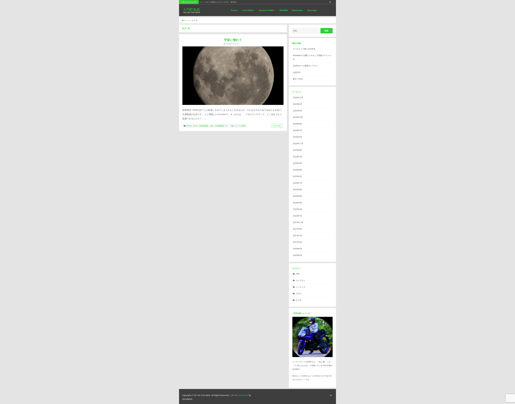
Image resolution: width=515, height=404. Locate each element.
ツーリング (300, 287)
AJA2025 (296, 72)
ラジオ (298, 300)
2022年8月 (297, 196)
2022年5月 (297, 202)
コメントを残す (240, 126)
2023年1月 (297, 183)
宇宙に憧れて (233, 40)
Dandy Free (243, 395)
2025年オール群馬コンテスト (305, 65)
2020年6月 (297, 248)
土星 (211, 126)
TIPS (298, 274)
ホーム (187, 20)
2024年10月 (298, 117)
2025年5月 (297, 110)
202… (201, 2)
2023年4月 (297, 169)
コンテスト (300, 280)
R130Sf (188, 126)
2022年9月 (297, 189)
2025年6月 (297, 104)
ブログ (298, 293)
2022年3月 (297, 209)
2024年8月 (297, 123)
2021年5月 (297, 242)
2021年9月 (297, 229)
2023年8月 (297, 150)
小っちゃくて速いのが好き (304, 48)
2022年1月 (297, 215)
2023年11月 (298, 143)
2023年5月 (297, 163)
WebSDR (283, 10)
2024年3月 (297, 137)
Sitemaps (312, 10)
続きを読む (277, 126)
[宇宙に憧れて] (233, 75)
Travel (234, 10)
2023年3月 (297, 176)
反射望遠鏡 (203, 126)
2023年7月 (297, 156)
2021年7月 (297, 235)
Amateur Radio (266, 10)
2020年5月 (297, 255)
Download (297, 10)
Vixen (195, 126)
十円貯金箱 (191, 9)
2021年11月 (298, 222)
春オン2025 (298, 79)
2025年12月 (298, 97)
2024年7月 (297, 130)
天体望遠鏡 (219, 126)
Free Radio (248, 10)
